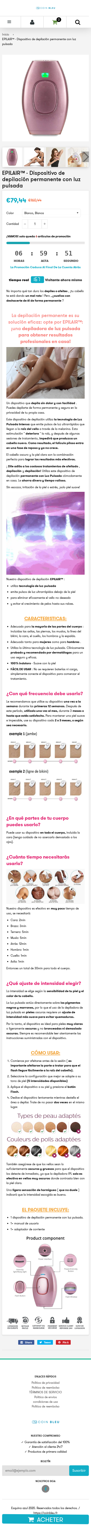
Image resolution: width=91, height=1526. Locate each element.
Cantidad (12, 224)
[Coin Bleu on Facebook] (45, 1489)
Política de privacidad (45, 1383)
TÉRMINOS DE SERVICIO (45, 1392)
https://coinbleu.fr (45, 1513)
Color (10, 213)
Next (85, 157)
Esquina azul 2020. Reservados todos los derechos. (44, 1508)
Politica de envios (45, 1397)
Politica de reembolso (45, 1387)
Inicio (5, 34)
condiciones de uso (45, 1402)
